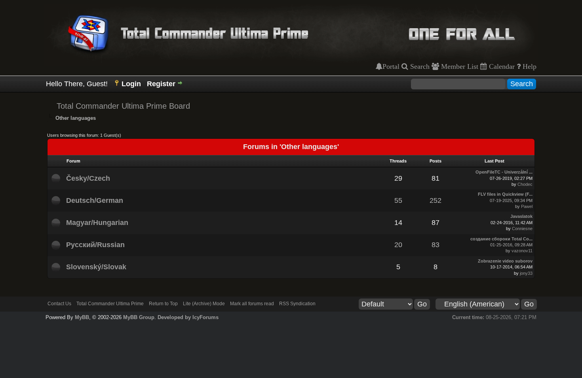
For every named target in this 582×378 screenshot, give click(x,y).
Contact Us (59, 303)
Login (131, 84)
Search (419, 66)
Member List (458, 66)
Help (528, 66)
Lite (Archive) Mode (204, 303)
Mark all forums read (252, 303)
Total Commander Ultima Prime (110, 303)
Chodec (525, 184)
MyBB (82, 317)
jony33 (526, 273)
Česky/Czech (88, 178)
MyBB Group (138, 317)
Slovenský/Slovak (96, 267)
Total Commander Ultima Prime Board (123, 106)
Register (161, 84)
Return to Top (163, 303)
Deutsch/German (94, 200)
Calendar (501, 66)
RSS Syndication (297, 303)
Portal (390, 66)
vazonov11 (522, 250)
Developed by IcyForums (188, 317)
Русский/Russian (95, 245)
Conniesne (522, 228)
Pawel (527, 206)
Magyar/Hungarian (97, 223)
